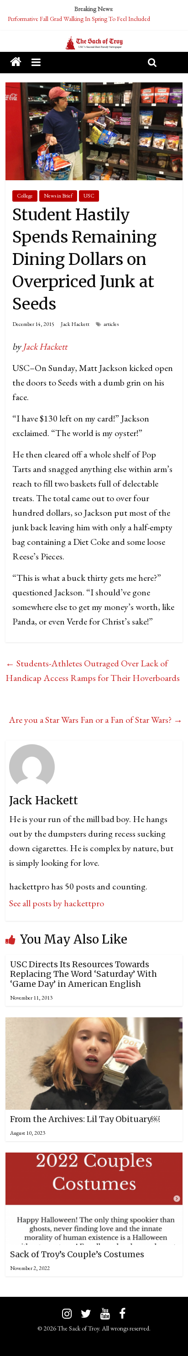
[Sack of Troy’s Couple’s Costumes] (93, 1160)
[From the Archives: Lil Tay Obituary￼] (93, 1025)
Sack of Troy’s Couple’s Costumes (77, 1254)
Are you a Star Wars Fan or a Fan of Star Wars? (96, 720)
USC (89, 195)
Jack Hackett (75, 324)
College (25, 195)
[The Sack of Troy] (94, 43)
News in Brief (58, 195)
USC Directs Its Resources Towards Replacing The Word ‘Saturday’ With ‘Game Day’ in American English (83, 974)
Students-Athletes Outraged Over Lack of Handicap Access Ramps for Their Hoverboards (92, 670)
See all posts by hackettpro (56, 903)
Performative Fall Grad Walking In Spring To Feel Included (79, 19)
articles (111, 324)
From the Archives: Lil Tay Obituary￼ (85, 1119)
